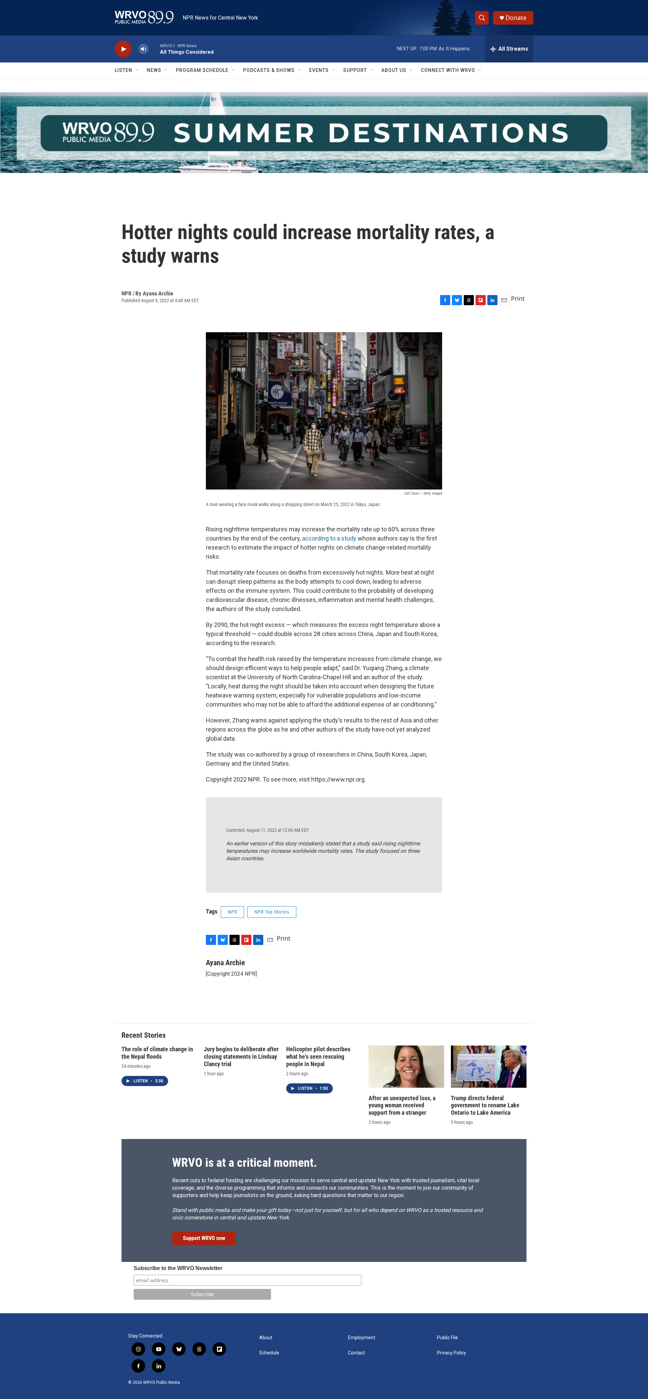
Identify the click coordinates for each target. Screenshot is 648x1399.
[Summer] (324, 133)
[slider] (154, 48)
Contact (356, 1352)
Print (518, 298)
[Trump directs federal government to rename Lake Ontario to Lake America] (488, 1067)
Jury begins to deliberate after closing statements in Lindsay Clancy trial (241, 1056)
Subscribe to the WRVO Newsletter (178, 1268)
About (265, 1337)
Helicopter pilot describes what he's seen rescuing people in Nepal (318, 1056)
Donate (516, 17)
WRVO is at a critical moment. (244, 1163)
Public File (447, 1337)
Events (319, 70)
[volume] (143, 49)
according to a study (330, 538)
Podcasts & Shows (269, 70)
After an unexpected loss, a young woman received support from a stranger (402, 1105)
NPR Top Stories (271, 912)
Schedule (269, 1352)
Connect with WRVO (448, 70)
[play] (123, 49)
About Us (393, 70)
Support (355, 70)
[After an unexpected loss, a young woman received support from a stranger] (406, 1067)
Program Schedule (202, 70)
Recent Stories (144, 1035)
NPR (232, 912)
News (154, 70)
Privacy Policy (451, 1352)
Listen (123, 70)
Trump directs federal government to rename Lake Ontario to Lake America (485, 1105)
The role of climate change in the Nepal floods (157, 1053)
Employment (361, 1337)
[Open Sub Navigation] (137, 70)
